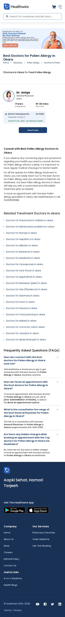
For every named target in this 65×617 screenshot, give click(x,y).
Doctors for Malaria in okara (21, 320)
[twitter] (52, 604)
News (6, 545)
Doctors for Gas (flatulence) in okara (26, 289)
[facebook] (45, 604)
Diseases (18, 62)
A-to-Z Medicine (13, 578)
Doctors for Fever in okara (20, 301)
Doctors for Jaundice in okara (22, 333)
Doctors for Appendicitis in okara (24, 276)
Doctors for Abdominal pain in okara (26, 339)
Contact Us (10, 565)
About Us (9, 539)
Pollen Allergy (33, 62)
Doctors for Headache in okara (23, 258)
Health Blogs (10, 585)
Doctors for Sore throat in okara (23, 270)
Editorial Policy (11, 559)
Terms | (8, 610)
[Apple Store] (38, 510)
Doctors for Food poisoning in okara (25, 314)
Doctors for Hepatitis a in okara (23, 239)
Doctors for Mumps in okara (21, 232)
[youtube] (37, 604)
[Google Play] (14, 510)
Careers (8, 552)
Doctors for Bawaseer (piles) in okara (26, 283)
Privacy (18, 610)
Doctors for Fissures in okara (21, 308)
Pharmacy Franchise (43, 532)
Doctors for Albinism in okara (22, 245)
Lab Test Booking (41, 545)
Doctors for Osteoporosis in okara (24, 264)
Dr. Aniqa (23, 92)
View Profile (32, 130)
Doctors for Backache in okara (22, 251)
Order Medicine (40, 539)
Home (6, 62)
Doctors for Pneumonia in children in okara (29, 220)
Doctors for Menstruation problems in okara (30, 226)
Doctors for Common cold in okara (25, 327)
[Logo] (7, 470)
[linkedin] (59, 604)
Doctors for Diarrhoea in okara (22, 295)
